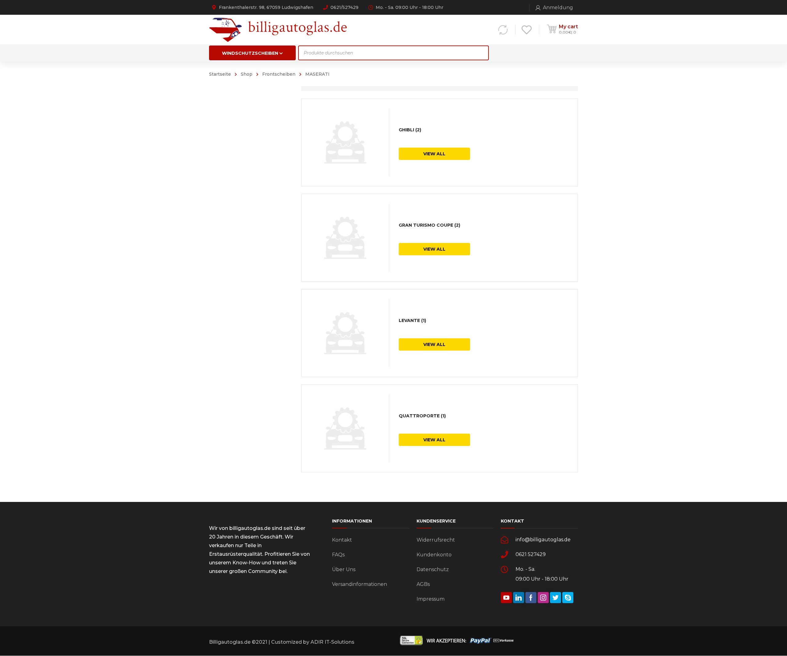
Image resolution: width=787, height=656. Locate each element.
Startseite (220, 74)
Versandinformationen (359, 584)
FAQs (338, 555)
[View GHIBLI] (345, 142)
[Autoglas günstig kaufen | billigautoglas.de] (280, 29)
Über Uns (343, 569)
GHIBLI (410, 130)
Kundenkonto (434, 555)
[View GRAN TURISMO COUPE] (345, 238)
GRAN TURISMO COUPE (429, 225)
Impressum (431, 599)
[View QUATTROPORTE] (345, 428)
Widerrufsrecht (436, 540)
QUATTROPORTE (422, 416)
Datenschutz (433, 569)
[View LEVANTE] (345, 333)
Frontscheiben (278, 74)
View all (434, 154)
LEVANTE (412, 320)
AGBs (423, 584)
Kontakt (342, 540)
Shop (246, 74)
